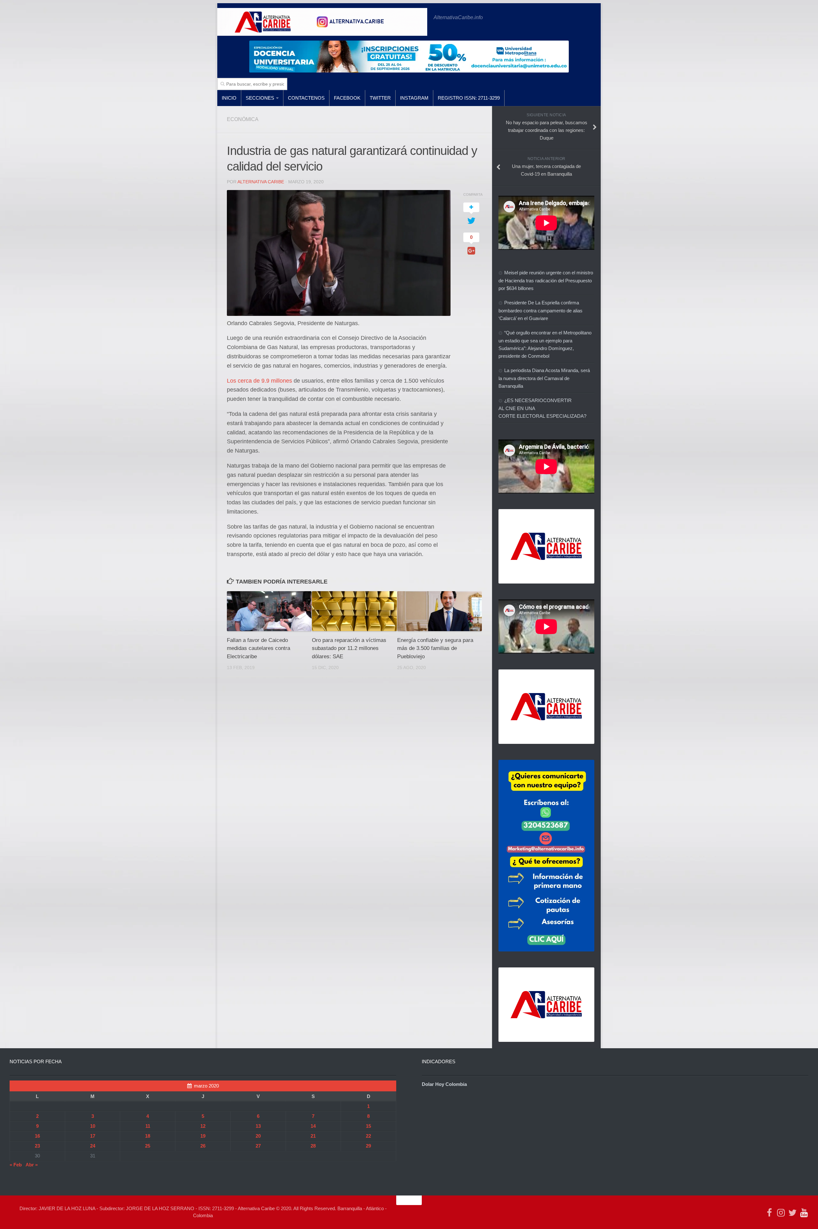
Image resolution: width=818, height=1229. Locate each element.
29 (368, 1146)
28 (313, 1146)
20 (258, 1136)
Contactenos (306, 98)
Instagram (414, 98)
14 (313, 1126)
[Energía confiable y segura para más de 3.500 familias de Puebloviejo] (439, 611)
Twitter (380, 98)
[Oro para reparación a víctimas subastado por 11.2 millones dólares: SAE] (354, 611)
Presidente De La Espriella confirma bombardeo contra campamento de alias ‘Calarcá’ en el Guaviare (540, 310)
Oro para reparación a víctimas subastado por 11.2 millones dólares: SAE (349, 648)
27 (258, 1146)
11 (147, 1126)
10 (92, 1126)
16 (37, 1136)
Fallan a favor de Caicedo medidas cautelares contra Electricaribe (258, 648)
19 (202, 1136)
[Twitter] (792, 1212)
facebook (347, 98)
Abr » (32, 1164)
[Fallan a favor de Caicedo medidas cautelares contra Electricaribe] (269, 611)
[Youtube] (803, 1212)
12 (202, 1126)
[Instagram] (780, 1212)
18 (147, 1136)
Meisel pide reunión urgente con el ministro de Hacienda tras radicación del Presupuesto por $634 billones (545, 280)
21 (313, 1136)
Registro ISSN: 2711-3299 (469, 98)
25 (147, 1146)
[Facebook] (769, 1212)
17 (92, 1136)
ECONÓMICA (243, 119)
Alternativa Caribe (260, 181)
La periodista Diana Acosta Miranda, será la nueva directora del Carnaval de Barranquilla (544, 378)
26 (202, 1146)
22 (368, 1136)
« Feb (16, 1164)
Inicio (229, 98)
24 (92, 1146)
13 (258, 1126)
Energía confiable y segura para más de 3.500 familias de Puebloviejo (435, 648)
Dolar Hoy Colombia (444, 1084)
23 (37, 1146)
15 (368, 1126)
